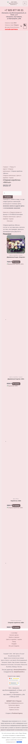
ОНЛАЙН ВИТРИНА (11, 29)
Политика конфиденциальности (14, 703)
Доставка (7, 27)
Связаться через (10, 22)
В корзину (8, 197)
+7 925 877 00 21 (14, 10)
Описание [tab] (10, 221)
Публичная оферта (14, 705)
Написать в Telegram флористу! (12, 212)
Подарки (14, 643)
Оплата (12, 27)
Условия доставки (14, 707)
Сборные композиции (9, 175)
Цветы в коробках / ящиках (14, 639)
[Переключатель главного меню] (25, 3)
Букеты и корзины (14, 637)
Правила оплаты (14, 709)
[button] (21, 26)
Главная (5, 167)
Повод (12, 167)
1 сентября (14, 633)
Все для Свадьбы (14, 646)
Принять (19, 742)
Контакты (16, 27)
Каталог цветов (14, 635)
